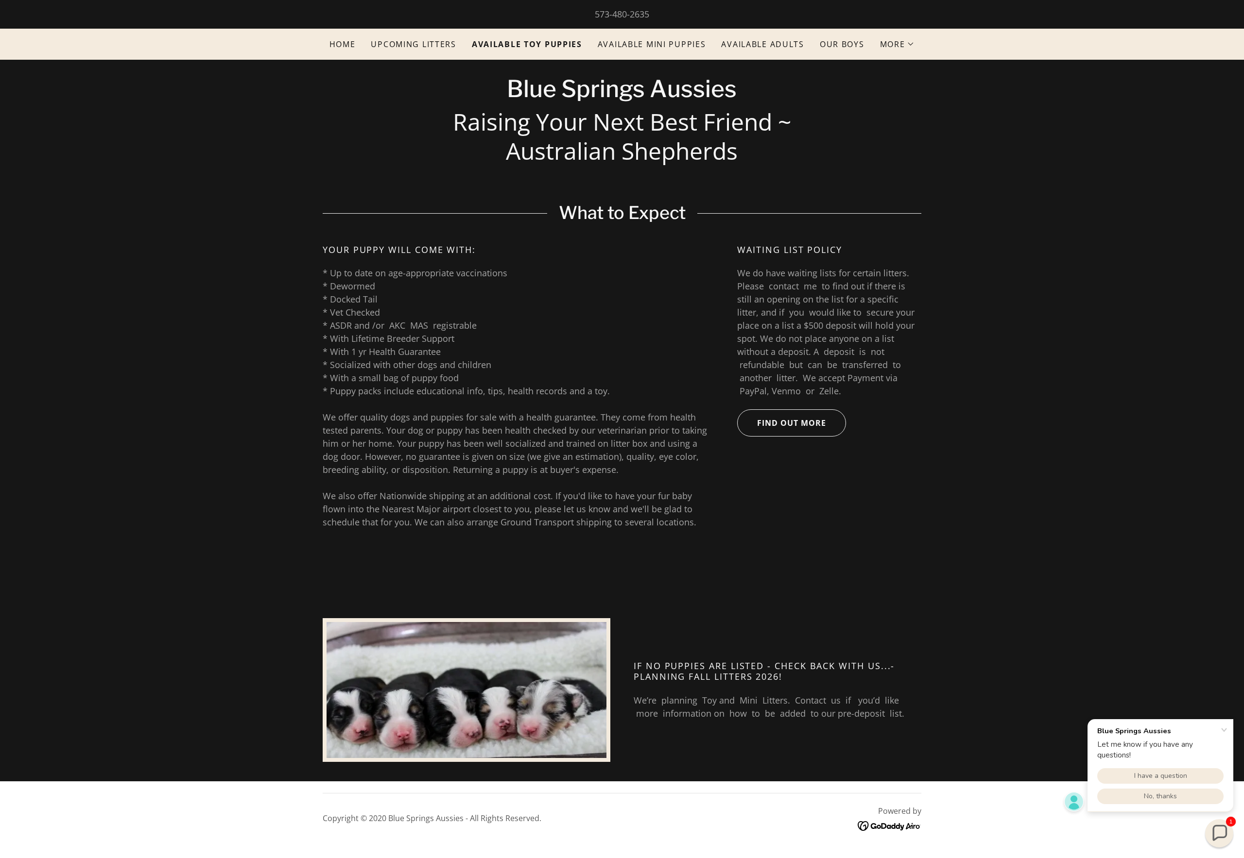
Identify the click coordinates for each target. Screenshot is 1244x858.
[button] (897, 44)
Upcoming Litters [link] (413, 44)
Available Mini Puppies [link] (652, 44)
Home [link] (342, 44)
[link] (622, 94)
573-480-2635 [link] (622, 14)
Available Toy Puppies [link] (527, 44)
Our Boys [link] (842, 44)
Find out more (791, 423)
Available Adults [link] (762, 44)
